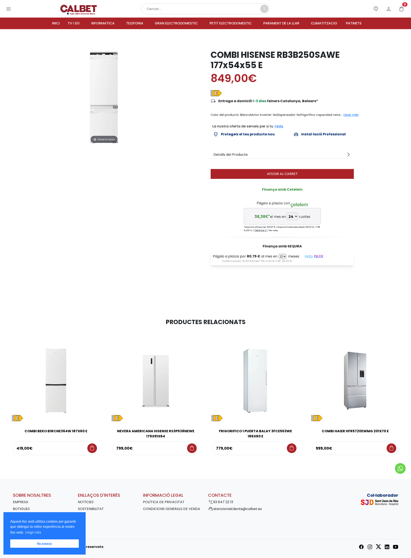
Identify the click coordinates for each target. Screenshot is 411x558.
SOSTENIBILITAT (91, 508)
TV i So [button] (74, 23)
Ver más (273, 230)
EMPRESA (20, 502)
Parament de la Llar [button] (281, 23)
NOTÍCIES (86, 502)
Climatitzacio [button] (324, 23)
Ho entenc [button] (44, 543)
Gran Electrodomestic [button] (176, 23)
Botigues (21, 508)
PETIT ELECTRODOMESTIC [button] (231, 23)
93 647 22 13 (223, 502)
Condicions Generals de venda (171, 508)
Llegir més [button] (33, 532)
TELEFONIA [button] (134, 23)
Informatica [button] (103, 23)
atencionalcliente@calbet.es (237, 508)
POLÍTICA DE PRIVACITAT (164, 502)
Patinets (354, 23)
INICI (56, 23)
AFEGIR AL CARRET (282, 173)
